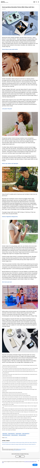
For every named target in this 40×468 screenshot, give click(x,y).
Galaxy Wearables (14, 435)
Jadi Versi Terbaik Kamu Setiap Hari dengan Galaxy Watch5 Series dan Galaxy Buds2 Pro (19, 444)
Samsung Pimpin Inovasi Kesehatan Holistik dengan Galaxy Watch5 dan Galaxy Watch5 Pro (19, 442)
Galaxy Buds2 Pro (11, 433)
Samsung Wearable (22, 435)
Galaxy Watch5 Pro (25, 433)
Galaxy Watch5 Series (6, 435)
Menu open (38, 2)
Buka (20, 456)
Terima (35, 464)
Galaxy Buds (5, 433)
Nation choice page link (34, 2)
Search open (36, 2)
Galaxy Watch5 (18, 433)
